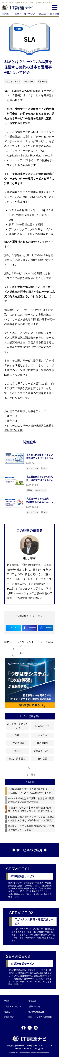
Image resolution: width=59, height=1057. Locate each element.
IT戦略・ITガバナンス (24, 13)
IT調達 (5, 13)
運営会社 (32, 1001)
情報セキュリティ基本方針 (40, 1017)
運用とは (12, 416)
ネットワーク (32, 468)
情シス (44, 468)
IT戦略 (29, 490)
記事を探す (9, 1017)
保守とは (12, 420)
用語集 (42, 13)
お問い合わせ (34, 1006)
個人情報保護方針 (36, 1012)
